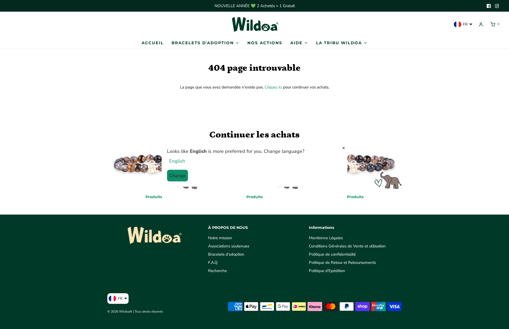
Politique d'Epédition (327, 270)
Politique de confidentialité (332, 254)
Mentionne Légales (326, 238)
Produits (154, 196)
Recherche (217, 270)
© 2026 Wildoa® (119, 311)
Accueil (153, 42)
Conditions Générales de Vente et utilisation (347, 246)
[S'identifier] (481, 24)
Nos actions (264, 42)
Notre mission (220, 238)
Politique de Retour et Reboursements (342, 262)
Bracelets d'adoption (226, 254)
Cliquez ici (273, 87)
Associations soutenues (228, 246)
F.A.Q (213, 262)
